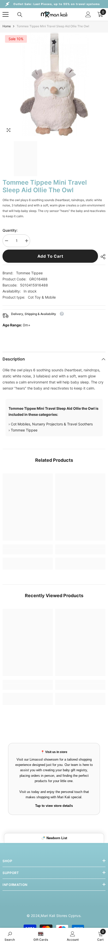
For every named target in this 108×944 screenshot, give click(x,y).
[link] (28, 551)
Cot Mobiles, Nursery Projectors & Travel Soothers (52, 424)
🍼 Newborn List (54, 838)
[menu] (6, 14)
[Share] (101, 257)
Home (7, 26)
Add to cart (50, 256)
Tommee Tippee (29, 273)
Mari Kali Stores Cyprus (60, 915)
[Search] (20, 15)
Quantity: (10, 230)
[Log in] (88, 14)
